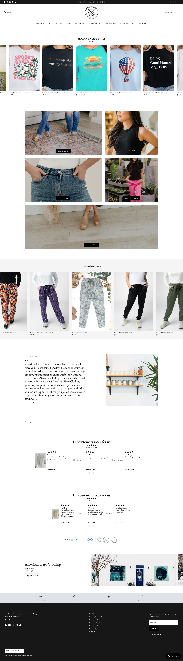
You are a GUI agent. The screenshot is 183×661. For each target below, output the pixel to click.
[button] (90, 472)
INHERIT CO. (143, 23)
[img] (91, 445)
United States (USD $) (172, 2)
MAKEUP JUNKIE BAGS (94, 23)
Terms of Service (94, 620)
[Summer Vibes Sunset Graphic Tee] (91, 68)
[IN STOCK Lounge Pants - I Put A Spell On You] (49, 301)
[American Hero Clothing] (91, 12)
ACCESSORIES (124, 23)
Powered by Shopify (27, 655)
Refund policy (93, 629)
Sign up (154, 629)
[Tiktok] (15, 2)
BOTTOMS (59, 23)
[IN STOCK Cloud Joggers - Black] (133, 301)
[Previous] (25, 422)
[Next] (31, 422)
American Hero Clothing (15, 655)
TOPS (50, 23)
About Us (92, 614)
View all (91, 41)
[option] (91, 380)
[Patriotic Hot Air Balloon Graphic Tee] (125, 68)
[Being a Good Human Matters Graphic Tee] (158, 68)
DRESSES (68, 23)
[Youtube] (7, 2)
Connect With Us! (94, 623)
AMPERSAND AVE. (110, 23)
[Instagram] (10, 2)
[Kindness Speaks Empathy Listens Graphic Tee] (57, 68)
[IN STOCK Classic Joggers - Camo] (91, 301)
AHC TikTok (92, 632)
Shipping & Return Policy (96, 617)
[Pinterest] (13, 2)
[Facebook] (4, 2)
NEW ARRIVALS (40, 23)
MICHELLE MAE (79, 23)
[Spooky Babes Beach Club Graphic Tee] (24, 68)
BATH (133, 23)
